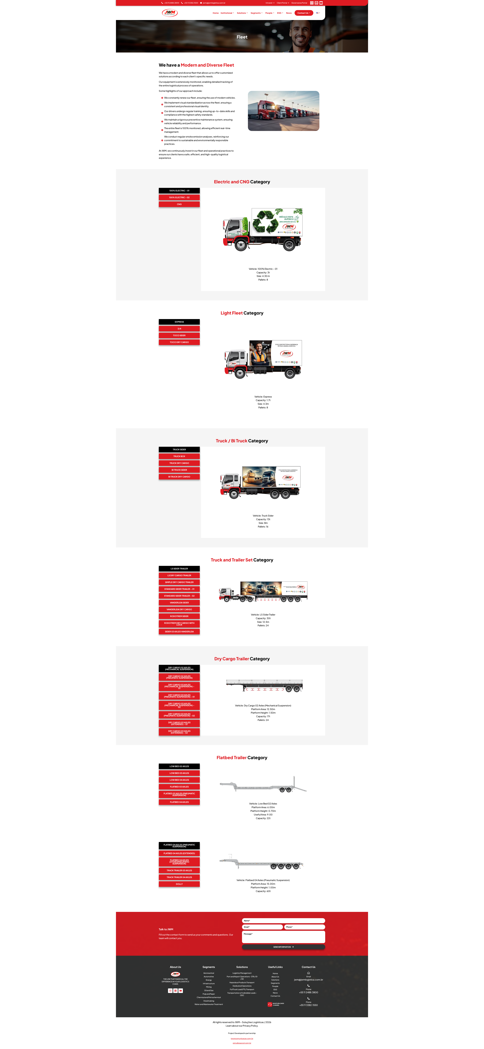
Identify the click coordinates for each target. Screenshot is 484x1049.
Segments (256, 13)
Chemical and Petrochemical (209, 997)
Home (216, 13)
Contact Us (302, 13)
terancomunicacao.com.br (242, 1038)
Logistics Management (242, 973)
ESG (279, 13)
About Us (275, 976)
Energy (209, 980)
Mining (208, 987)
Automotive (209, 976)
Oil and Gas (208, 990)
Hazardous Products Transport (242, 982)
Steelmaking (208, 1001)
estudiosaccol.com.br (242, 1043)
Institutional (226, 13)
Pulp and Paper (209, 994)
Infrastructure (209, 983)
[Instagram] (311, 3)
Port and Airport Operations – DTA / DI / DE (242, 977)
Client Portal (282, 3)
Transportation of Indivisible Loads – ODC (242, 994)
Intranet (269, 3)
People (268, 13)
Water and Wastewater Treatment (209, 1004)
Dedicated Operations (242, 986)
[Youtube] (321, 3)
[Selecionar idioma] (318, 13)
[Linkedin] (316, 3)
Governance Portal (299, 3)
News (289, 13)
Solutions (241, 13)
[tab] (179, 190)
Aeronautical (208, 973)
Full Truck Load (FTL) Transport (242, 989)
